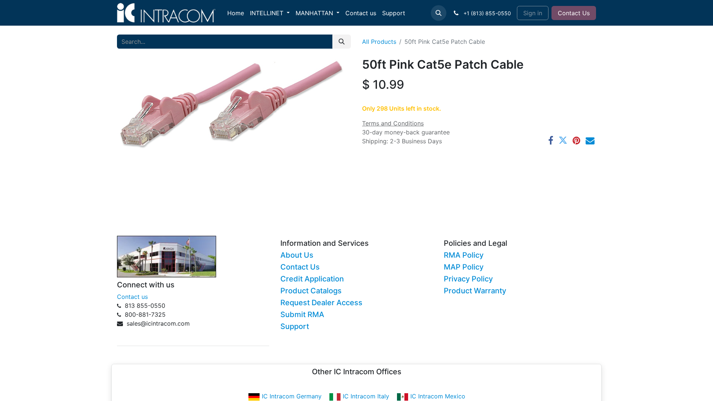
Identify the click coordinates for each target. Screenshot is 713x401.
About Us (296, 255)
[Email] (590, 140)
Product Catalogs (311, 290)
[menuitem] (235, 13)
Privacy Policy (468, 278)
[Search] (341, 42)
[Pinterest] (576, 140)
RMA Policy (464, 255)
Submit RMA (302, 314)
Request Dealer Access (321, 302)
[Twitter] (563, 140)
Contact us (132, 296)
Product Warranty (475, 290)
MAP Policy (464, 267)
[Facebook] (550, 140)
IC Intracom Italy (366, 396)
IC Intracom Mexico (437, 396)
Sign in (532, 13)
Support (294, 326)
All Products (379, 41)
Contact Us (574, 13)
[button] (438, 13)
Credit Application (312, 278)
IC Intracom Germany (292, 396)
